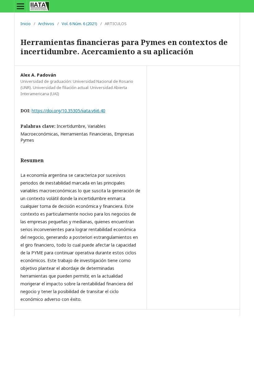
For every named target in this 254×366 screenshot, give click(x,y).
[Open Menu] (20, 6)
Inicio (25, 23)
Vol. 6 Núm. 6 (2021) (79, 23)
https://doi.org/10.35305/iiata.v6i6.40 (68, 111)
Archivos (46, 23)
